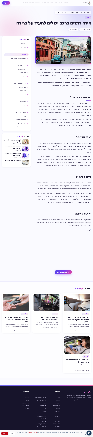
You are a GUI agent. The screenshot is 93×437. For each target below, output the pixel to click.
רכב (56, 3)
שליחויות (44, 421)
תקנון (27, 400)
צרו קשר (6, 3)
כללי (60, 3)
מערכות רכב (43, 406)
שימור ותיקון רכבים (28, 3)
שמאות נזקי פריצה (41, 424)
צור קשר (27, 397)
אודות (27, 395)
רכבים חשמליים (56, 403)
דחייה (11, 433)
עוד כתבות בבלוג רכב (63, 272)
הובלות (44, 403)
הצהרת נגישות (25, 406)
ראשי (88, 12)
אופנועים (44, 411)
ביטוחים (37, 3)
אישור (4, 433)
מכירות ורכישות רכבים (48, 3)
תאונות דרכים (56, 424)
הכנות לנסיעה (56, 414)
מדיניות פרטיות (25, 403)
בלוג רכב (66, 3)
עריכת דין (57, 411)
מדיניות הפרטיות (32, 432)
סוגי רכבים (43, 414)
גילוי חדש (81, 125)
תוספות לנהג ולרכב (41, 426)
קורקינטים (57, 416)
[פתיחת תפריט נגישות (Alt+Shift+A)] (89, 433)
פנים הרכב (57, 426)
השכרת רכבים (56, 406)
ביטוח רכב (57, 408)
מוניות (44, 408)
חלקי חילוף (57, 421)
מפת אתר (26, 408)
